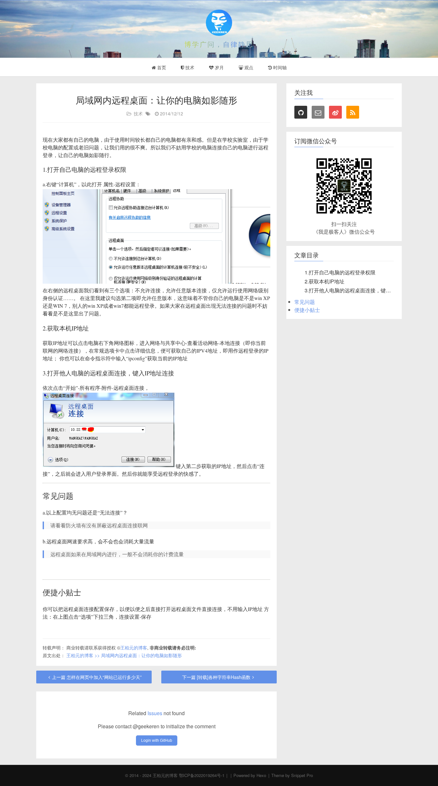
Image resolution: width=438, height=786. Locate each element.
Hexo (261, 775)
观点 (248, 67)
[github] (300, 112)
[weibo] (335, 112)
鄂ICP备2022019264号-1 (201, 775)
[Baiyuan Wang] (219, 23)
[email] (318, 112)
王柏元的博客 (133, 647)
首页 (161, 67)
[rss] (352, 112)
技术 (189, 67)
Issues (154, 713)
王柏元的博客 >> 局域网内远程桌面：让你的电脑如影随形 (124, 655)
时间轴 (279, 67)
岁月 (219, 67)
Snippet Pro (302, 775)
